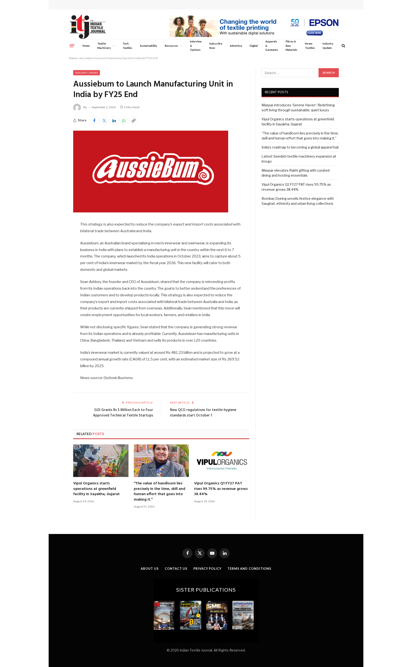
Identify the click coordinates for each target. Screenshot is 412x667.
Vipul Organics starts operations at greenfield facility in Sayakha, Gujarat (96, 489)
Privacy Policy (207, 568)
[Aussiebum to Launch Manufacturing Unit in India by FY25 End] (150, 211)
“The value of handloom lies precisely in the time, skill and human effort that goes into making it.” (159, 491)
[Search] (343, 45)
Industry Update (328, 45)
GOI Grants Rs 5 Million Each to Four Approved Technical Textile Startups (123, 413)
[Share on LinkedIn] (114, 120)
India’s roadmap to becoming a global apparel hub (300, 147)
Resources (171, 45)
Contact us (176, 568)
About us (150, 568)
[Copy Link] (133, 120)
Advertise (236, 45)
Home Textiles (310, 45)
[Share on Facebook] (94, 120)
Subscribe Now (215, 45)
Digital (254, 45)
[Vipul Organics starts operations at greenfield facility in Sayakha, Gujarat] (101, 460)
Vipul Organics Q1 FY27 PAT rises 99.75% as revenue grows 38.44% (221, 489)
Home (86, 45)
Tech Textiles (127, 45)
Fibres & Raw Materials (292, 45)
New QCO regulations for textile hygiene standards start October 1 (203, 413)
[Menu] (72, 45)
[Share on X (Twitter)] (104, 120)
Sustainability (148, 45)
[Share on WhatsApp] (123, 120)
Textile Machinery (104, 45)
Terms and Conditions (249, 568)
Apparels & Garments (271, 45)
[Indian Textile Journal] (88, 27)
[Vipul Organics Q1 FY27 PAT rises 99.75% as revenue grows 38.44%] (221, 460)
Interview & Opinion (196, 45)
